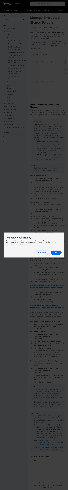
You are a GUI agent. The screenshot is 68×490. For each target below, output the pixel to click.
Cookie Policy (48, 242)
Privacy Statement (37, 242)
